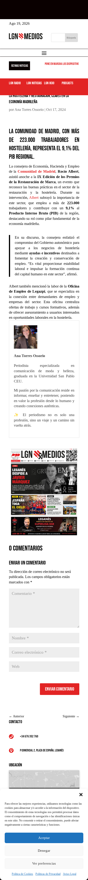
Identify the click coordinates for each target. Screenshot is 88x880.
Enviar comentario (59, 689)
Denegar (44, 850)
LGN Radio (15, 83)
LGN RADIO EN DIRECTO (49, 10)
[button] (81, 794)
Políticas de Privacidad (48, 874)
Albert (33, 198)
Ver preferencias (44, 863)
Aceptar (44, 838)
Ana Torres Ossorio (29, 110)
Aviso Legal (69, 874)
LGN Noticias (34, 83)
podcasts (67, 83)
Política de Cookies (22, 874)
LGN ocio (49, 83)
